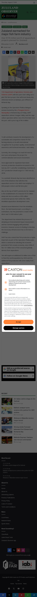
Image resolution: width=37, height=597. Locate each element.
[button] (18, 294)
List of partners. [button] (28, 305)
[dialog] (18, 298)
